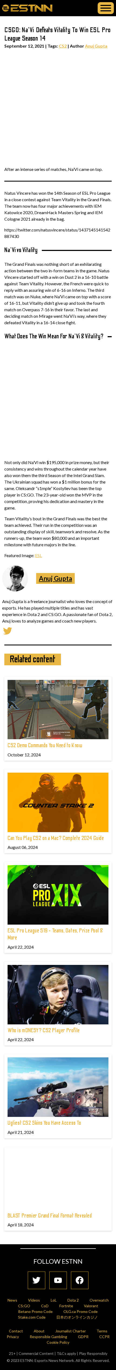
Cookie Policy (58, 1342)
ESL (38, 555)
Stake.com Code (32, 1317)
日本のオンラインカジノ (77, 1317)
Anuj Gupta (96, 45)
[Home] (27, 7)
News (12, 1300)
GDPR (83, 1336)
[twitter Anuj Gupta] (7, 630)
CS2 (63, 45)
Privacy (13, 1336)
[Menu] (106, 8)
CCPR (104, 1336)
